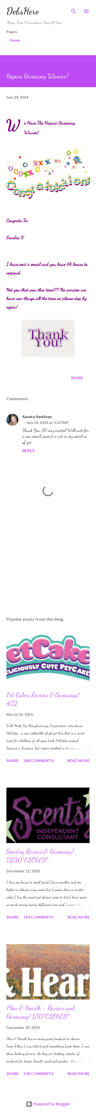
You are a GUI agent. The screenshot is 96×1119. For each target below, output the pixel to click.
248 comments (38, 760)
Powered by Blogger (51, 1103)
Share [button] (77, 377)
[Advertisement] (48, 566)
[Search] (73, 9)
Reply (28, 450)
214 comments (38, 917)
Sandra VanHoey (37, 416)
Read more (78, 760)
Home (15, 40)
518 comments (38, 1073)
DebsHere (22, 11)
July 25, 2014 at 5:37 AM (47, 422)
